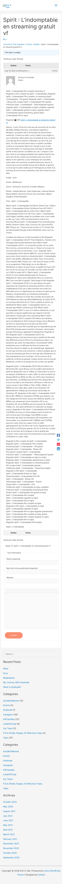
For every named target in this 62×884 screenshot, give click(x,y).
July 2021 (7, 816)
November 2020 (11, 848)
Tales (5, 738)
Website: (10, 577)
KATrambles (9, 719)
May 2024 (8, 806)
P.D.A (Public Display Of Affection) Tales (22, 733)
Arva (5, 673)
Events (6, 705)
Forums (29, 44)
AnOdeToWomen (11, 701)
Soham (41, 874)
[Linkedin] (58, 448)
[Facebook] (58, 435)
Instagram (8, 714)
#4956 (54, 71)
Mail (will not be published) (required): (22, 568)
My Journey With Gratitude (16, 682)
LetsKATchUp (9, 724)
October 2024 (10, 802)
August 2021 (9, 811)
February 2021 (10, 839)
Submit (14, 635)
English (37, 44)
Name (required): (13, 559)
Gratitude (7, 710)
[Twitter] (58, 439)
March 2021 (9, 834)
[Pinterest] (58, 444)
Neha (5, 668)
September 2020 (11, 857)
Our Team (8, 728)
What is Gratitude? (12, 687)
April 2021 (8, 830)
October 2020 (10, 853)
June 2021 (8, 820)
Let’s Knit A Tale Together (13, 44)
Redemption (9, 678)
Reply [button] (27, 71)
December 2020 (11, 843)
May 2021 (8, 825)
